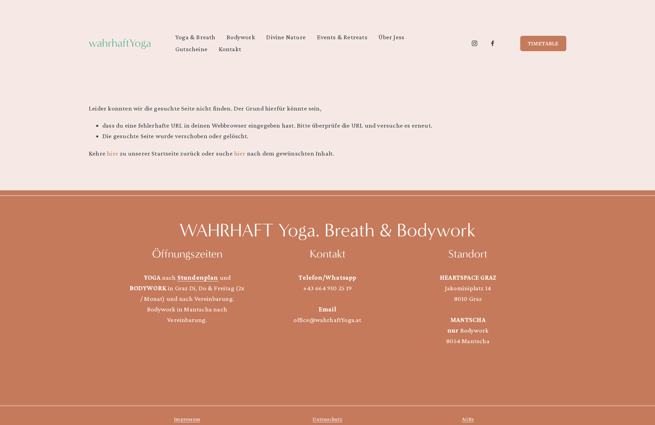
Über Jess (391, 37)
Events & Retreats (342, 37)
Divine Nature (286, 37)
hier (112, 153)
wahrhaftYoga (120, 43)
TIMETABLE (543, 43)
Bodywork (241, 37)
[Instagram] (474, 43)
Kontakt (230, 49)
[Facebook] (492, 43)
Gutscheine (191, 49)
